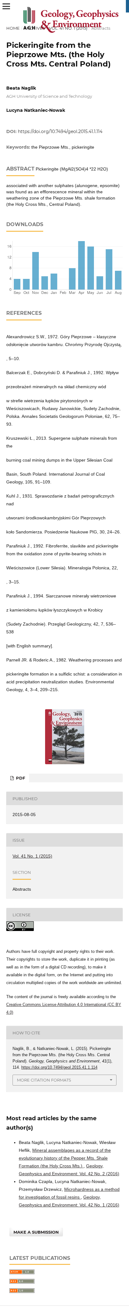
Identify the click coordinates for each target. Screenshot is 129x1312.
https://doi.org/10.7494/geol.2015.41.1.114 (60, 131)
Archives (34, 28)
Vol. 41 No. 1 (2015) (68, 28)
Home (13, 28)
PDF (20, 777)
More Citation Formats (44, 1079)
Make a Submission (36, 1232)
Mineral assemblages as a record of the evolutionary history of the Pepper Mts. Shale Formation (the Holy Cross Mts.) (65, 1158)
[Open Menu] (6, 6)
